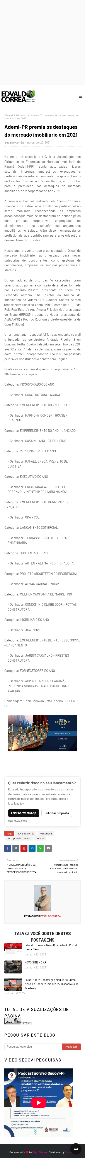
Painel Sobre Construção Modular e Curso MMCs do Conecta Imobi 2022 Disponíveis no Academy (51, 984)
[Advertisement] (42, 42)
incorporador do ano (19, 838)
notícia (25, 115)
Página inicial (11, 115)
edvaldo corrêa (25, 833)
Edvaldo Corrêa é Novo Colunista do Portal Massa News (50, 947)
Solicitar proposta (57, 813)
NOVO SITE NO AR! (35, 962)
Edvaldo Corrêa (14, 142)
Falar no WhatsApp (23, 813)
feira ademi (46, 833)
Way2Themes (40, 1152)
